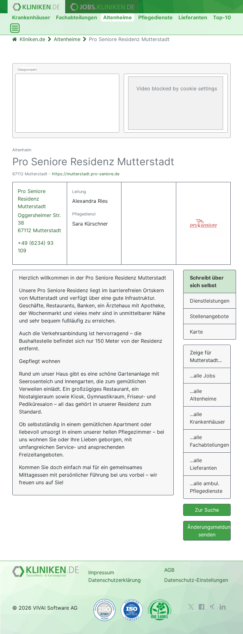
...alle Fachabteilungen (209, 441)
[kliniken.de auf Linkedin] (223, 607)
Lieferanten (192, 17)
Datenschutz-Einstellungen (196, 580)
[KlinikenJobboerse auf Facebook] (201, 607)
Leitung (79, 191)
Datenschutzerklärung (114, 580)
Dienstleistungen (209, 301)
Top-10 (222, 17)
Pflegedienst (84, 214)
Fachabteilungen (76, 17)
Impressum (101, 572)
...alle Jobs (202, 375)
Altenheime (117, 17)
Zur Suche (207, 510)
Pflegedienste (155, 17)
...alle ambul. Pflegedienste (206, 487)
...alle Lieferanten (203, 464)
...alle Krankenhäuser (207, 418)
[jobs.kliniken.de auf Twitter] (191, 607)
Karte (196, 332)
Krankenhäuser (31, 17)
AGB (169, 570)
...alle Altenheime (203, 395)
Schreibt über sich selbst (207, 281)
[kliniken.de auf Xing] (212, 606)
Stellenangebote (209, 316)
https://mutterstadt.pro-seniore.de (85, 174)
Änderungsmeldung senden (209, 531)
